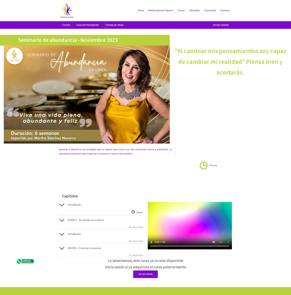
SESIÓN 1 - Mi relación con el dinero (86, 219)
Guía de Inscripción (87, 24)
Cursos (181, 10)
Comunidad (210, 10)
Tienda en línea (114, 24)
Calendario (194, 10)
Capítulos (70, 196)
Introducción (74, 204)
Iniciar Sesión (221, 24)
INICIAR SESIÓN (145, 274)
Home (141, 10)
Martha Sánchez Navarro (160, 10)
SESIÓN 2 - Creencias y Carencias (84, 248)
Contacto (225, 10)
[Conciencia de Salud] (66, 10)
